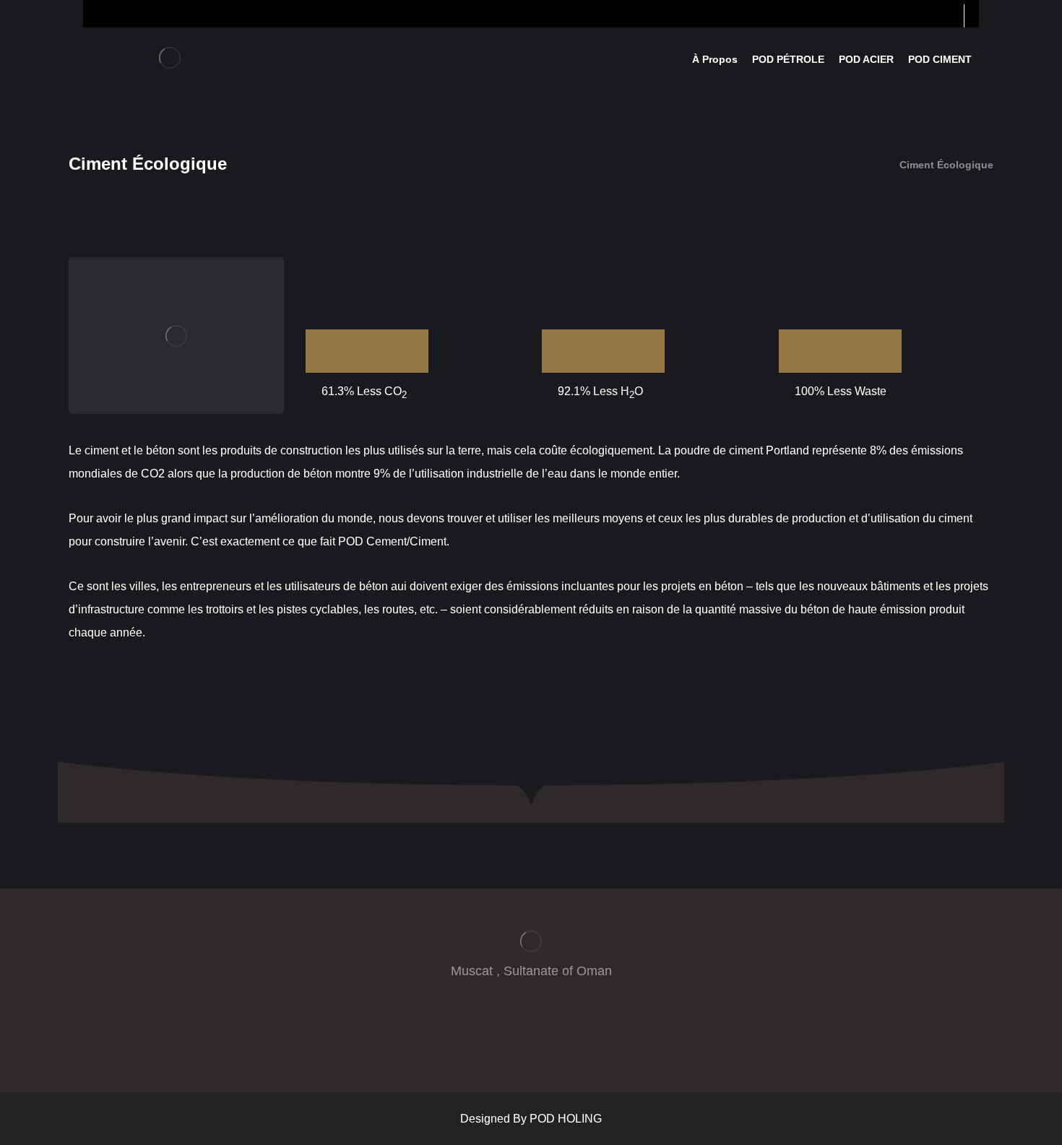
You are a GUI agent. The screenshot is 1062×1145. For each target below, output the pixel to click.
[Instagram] (574, 1020)
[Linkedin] (545, 1020)
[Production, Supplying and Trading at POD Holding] (169, 58)
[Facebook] (487, 1020)
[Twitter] (516, 1020)
